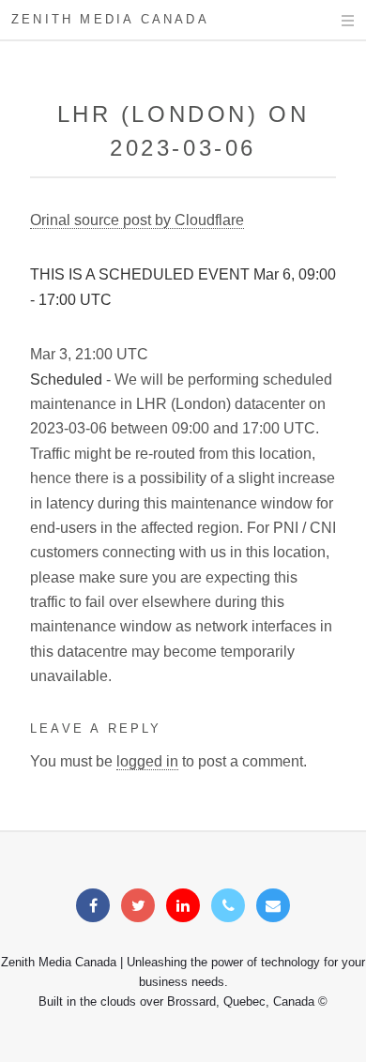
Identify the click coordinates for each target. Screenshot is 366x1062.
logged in (147, 761)
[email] (273, 906)
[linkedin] (183, 906)
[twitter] (138, 906)
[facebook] (93, 906)
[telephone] (228, 906)
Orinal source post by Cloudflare (137, 220)
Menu (330, 20)
